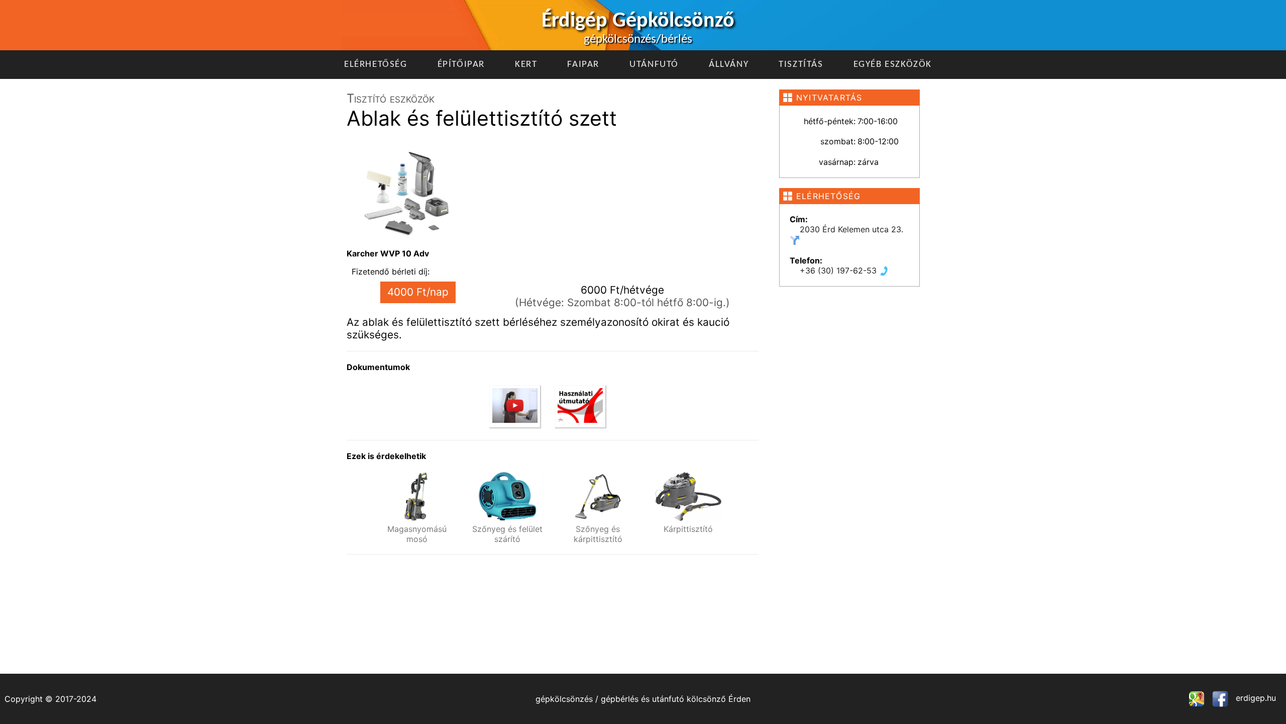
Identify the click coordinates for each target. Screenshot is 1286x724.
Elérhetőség (375, 64)
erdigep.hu (1254, 698)
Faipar (583, 64)
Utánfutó (654, 64)
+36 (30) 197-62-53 (839, 270)
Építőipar (461, 64)
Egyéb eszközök (892, 64)
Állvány (728, 64)
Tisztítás (801, 64)
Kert (526, 64)
